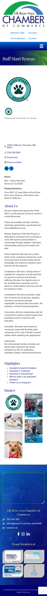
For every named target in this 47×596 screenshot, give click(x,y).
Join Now (32, 32)
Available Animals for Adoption (23, 368)
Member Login (17, 32)
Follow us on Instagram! (20, 383)
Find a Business (17, 38)
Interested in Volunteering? (21, 374)
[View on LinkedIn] (6, 170)
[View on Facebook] (11, 170)
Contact (32, 38)
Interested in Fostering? (19, 371)
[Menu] (41, 46)
